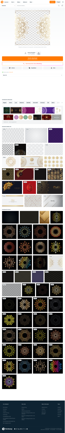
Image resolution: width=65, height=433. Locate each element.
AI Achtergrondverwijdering (9, 421)
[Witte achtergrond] (35, 149)
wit (48, 102)
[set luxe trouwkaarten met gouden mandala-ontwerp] (55, 174)
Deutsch (58, 412)
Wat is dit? (11, 72)
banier (53, 102)
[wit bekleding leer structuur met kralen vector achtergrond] (53, 149)
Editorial (25, 2)
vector (10, 102)
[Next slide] (60, 102)
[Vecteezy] (2, 2)
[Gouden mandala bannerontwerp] (50, 187)
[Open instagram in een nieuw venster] (16, 428)
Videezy (4, 411)
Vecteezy (5, 409)
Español (58, 409)
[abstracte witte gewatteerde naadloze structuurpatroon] (36, 135)
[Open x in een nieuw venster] (25, 428)
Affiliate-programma (25, 411)
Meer (31, 2)
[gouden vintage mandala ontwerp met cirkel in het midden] (11, 161)
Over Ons (43, 411)
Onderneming (6, 412)
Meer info (5, 75)
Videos (18, 2)
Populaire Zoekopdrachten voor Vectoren (27, 413)
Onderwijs (5, 414)
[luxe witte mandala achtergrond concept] (32, 161)
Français (58, 414)
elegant (4, 102)
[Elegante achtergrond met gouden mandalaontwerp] (55, 262)
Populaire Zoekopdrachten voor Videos (27, 419)
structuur (42, 102)
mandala (28, 102)
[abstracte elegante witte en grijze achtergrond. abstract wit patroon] (53, 201)
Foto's (12, 2)
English (58, 407)
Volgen (38, 53)
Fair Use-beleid (58, 429)
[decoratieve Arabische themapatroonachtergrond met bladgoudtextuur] (33, 201)
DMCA (22, 409)
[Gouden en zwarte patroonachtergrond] (8, 174)
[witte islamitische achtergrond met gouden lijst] (12, 201)
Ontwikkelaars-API (7, 416)
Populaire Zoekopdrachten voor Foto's (27, 416)
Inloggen (57, 2)
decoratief (35, 102)
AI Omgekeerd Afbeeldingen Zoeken (7, 419)
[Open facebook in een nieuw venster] (14, 428)
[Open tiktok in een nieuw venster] (22, 428)
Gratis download (32, 58)
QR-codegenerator (7, 423)
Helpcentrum (43, 407)
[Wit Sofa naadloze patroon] (8, 149)
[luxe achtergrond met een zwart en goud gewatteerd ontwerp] (40, 174)
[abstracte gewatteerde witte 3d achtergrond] (13, 135)
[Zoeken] (58, 5)
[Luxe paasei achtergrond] (29, 187)
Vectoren (6, 2)
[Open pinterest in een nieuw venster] (20, 428)
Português (59, 411)
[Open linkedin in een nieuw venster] (18, 428)
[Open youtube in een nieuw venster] (27, 428)
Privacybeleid (51, 429)
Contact (42, 409)
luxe (16, 102)
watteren (22, 102)
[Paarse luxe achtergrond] (55, 135)
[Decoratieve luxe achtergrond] (20, 149)
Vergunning (23, 407)
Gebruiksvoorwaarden (44, 429)
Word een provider (43, 413)
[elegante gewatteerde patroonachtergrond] (38, 276)
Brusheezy (5, 407)
